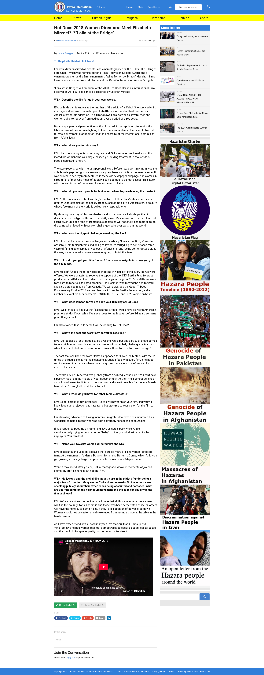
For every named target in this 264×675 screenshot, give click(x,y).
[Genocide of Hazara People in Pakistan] (185, 331)
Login (169, 7)
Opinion (183, 18)
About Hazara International (100, 671)
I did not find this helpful (93, 605)
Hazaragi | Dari (184, 671)
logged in (71, 657)
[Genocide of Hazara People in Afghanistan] (185, 394)
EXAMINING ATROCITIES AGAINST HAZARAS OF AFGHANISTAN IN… (189, 99)
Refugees (131, 18)
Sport (204, 18)
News (77, 18)
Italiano (129, 7)
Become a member (188, 7)
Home (58, 18)
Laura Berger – (67, 53)
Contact (119, 671)
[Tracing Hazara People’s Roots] (185, 596)
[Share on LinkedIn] (109, 618)
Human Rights (102, 18)
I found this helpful (67, 605)
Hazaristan (158, 18)
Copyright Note (158, 671)
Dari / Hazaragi (154, 7)
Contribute (144, 671)
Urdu (140, 7)
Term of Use (131, 671)
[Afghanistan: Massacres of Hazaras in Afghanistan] (185, 453)
